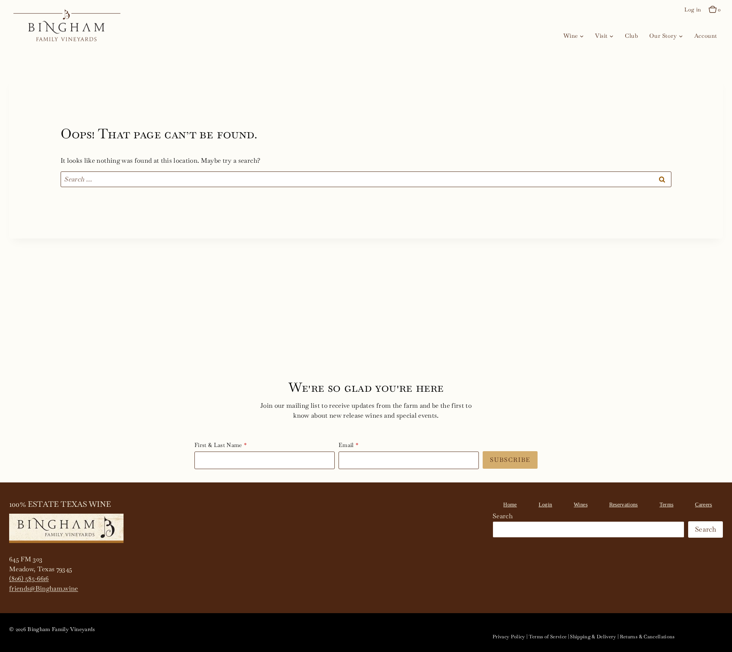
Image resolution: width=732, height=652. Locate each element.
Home (510, 505)
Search (503, 516)
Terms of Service (548, 636)
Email (346, 445)
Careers (703, 505)
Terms (667, 505)
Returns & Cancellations (647, 636)
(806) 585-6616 (29, 578)
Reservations (623, 505)
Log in (692, 9)
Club (631, 35)
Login (545, 505)
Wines (581, 505)
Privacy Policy (509, 636)
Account (705, 35)
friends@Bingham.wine (43, 588)
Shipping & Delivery (593, 636)
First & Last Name (218, 445)
